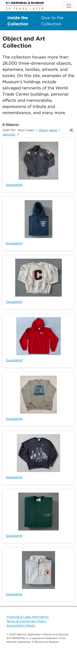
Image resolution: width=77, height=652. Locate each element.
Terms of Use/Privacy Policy (26, 621)
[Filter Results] (71, 130)
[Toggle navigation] (69, 6)
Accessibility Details (21, 625)
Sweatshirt (14, 185)
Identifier (8, 134)
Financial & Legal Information (28, 616)
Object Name (47, 130)
